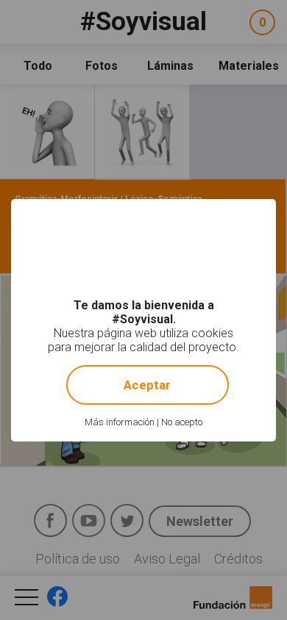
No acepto (181, 422)
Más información (120, 422)
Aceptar (147, 385)
